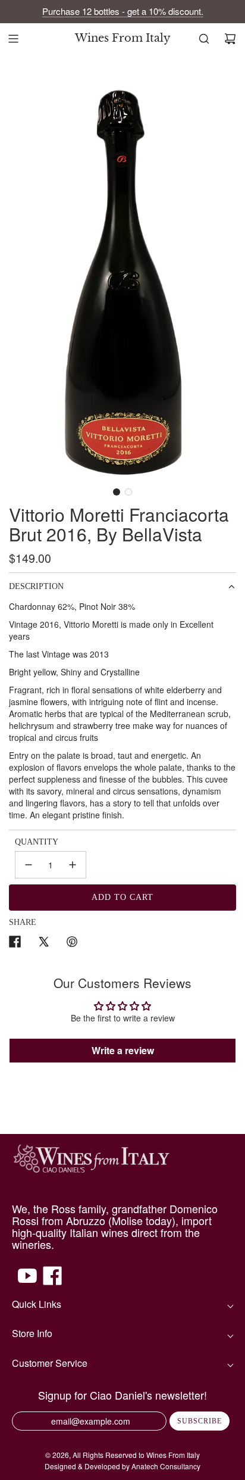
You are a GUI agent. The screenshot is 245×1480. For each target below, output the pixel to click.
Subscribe (199, 1421)
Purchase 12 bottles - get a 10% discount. (122, 11)
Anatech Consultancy (165, 1466)
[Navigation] (13, 39)
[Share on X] (43, 942)
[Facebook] (52, 1282)
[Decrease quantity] (28, 865)
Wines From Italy (123, 38)
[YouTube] (27, 1282)
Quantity (36, 841)
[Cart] (230, 39)
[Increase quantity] (72, 865)
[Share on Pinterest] (72, 942)
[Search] (204, 39)
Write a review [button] (123, 1050)
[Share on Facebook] (15, 942)
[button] (116, 492)
